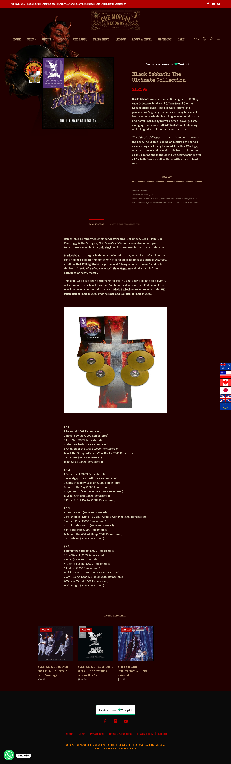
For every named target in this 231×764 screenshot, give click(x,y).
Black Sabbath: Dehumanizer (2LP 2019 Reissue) (133, 670)
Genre (46, 39)
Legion (121, 39)
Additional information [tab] (125, 225)
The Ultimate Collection (175, 203)
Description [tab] (96, 225)
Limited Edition (139, 203)
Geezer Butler (181, 199)
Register (68, 733)
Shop (30, 39)
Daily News (101, 39)
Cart (181, 39)
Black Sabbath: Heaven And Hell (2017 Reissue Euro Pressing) (53, 670)
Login (82, 733)
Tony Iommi (193, 203)
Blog (63, 39)
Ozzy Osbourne (155, 203)
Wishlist (165, 39)
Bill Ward (154, 199)
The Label (80, 39)
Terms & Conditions (120, 733)
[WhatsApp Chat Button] (9, 755)
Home (17, 39)
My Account (97, 733)
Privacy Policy (145, 733)
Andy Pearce (143, 199)
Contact (162, 733)
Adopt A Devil (142, 39)
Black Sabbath (167, 199)
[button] (196, 39)
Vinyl (153, 195)
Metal (146, 195)
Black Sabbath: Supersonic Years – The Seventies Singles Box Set (95, 670)
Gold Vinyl (194, 199)
